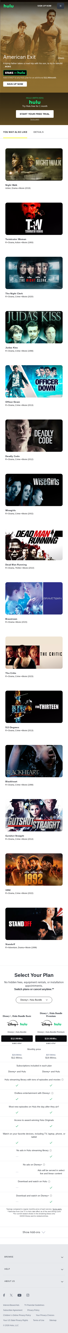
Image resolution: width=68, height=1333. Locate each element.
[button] (15, 131)
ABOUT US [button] (9, 1281)
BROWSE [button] (8, 1257)
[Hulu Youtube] (22, 1295)
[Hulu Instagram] (27, 1295)
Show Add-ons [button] (31, 1232)
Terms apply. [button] (57, 1209)
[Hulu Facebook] (6, 1295)
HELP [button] (7, 1269)
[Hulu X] (14, 1295)
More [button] (8, 67)
